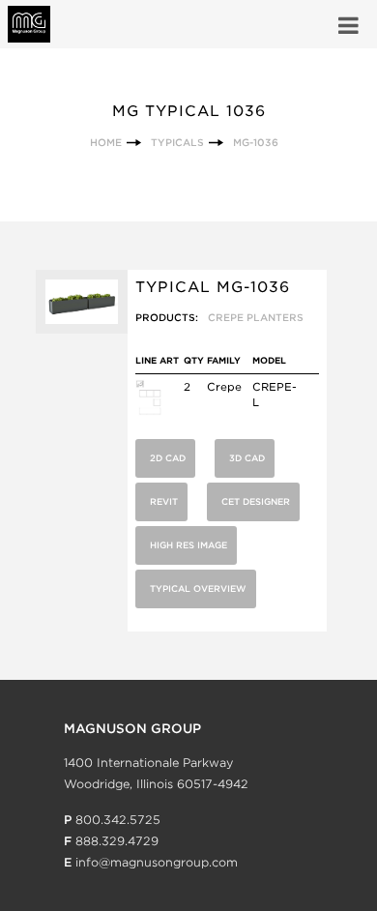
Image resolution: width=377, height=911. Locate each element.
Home (106, 142)
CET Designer (255, 501)
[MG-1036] (82, 329)
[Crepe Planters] (148, 412)
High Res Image (188, 545)
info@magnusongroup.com (156, 862)
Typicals (177, 142)
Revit (164, 501)
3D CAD (247, 458)
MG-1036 (255, 142)
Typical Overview (198, 588)
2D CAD (168, 458)
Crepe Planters (256, 317)
